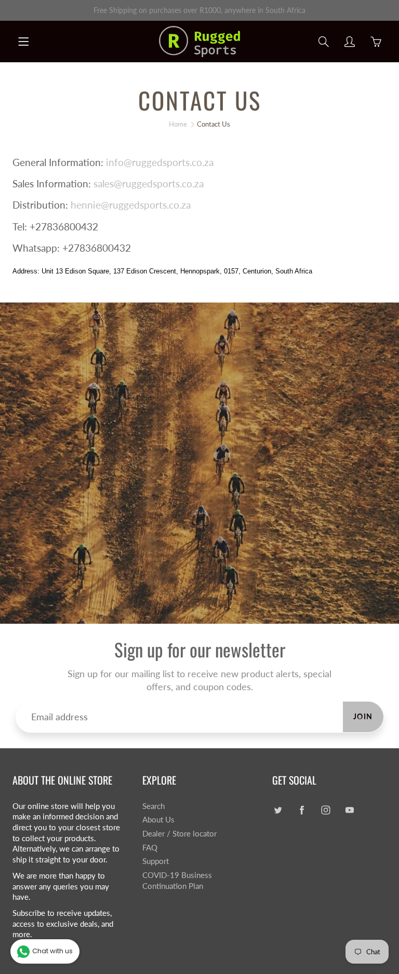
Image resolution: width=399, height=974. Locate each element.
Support (155, 861)
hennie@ (90, 205)
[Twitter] (278, 810)
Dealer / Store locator (179, 833)
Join (363, 716)
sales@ (108, 183)
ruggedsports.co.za (163, 183)
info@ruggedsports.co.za (160, 162)
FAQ (149, 847)
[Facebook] (301, 810)
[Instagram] (325, 810)
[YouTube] (349, 810)
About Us (158, 819)
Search (153, 806)
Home (178, 124)
